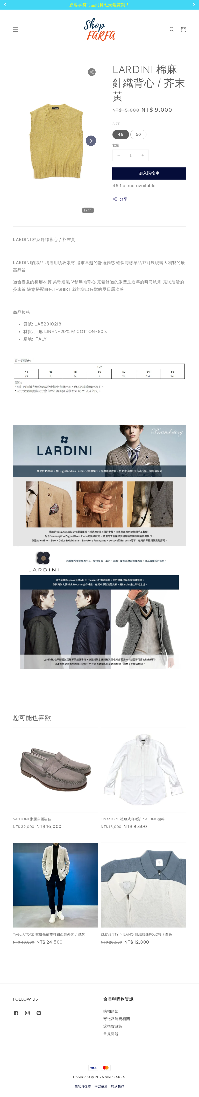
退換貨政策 (112, 1026)
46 (121, 134)
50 (138, 134)
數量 (115, 145)
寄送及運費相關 (116, 1018)
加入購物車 (149, 173)
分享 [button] (123, 199)
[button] (15, 29)
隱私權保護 (83, 1086)
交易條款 (101, 1086)
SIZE (116, 124)
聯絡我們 (117, 1086)
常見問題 (110, 1033)
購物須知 (110, 1011)
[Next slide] (91, 141)
